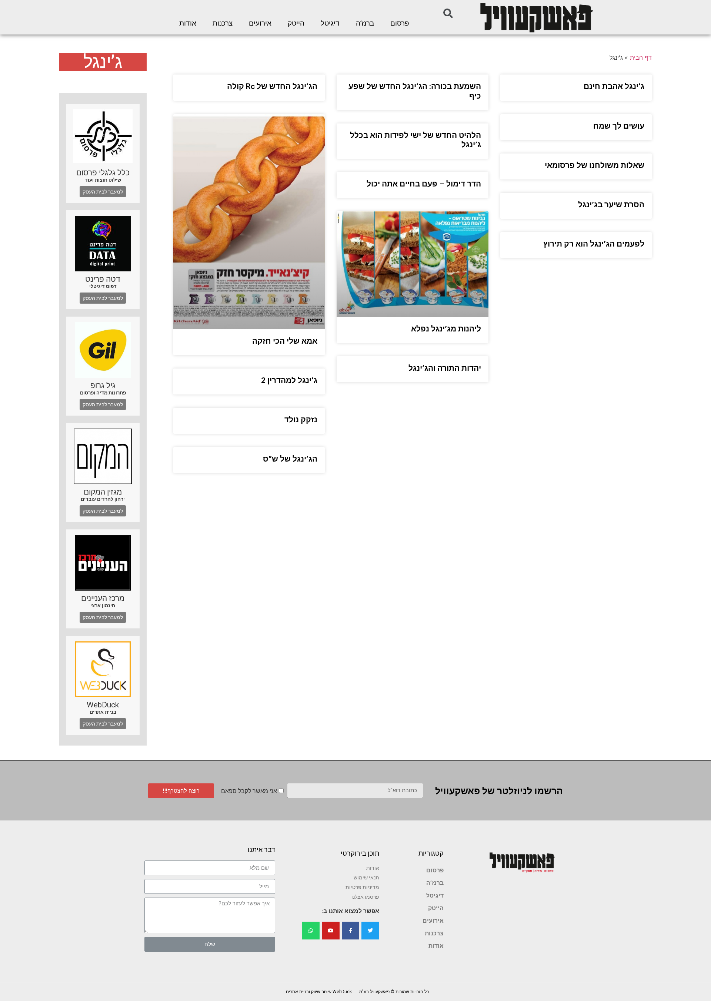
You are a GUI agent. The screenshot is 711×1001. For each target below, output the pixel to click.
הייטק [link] (296, 23)
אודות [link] (187, 23)
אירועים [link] (260, 23)
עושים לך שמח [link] (618, 126)
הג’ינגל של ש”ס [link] (290, 459)
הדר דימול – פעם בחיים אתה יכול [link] (424, 183)
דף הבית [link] (641, 57)
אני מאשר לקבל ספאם (249, 790)
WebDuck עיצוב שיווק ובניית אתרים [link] (319, 991)
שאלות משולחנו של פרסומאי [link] (594, 165)
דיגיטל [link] (330, 23)
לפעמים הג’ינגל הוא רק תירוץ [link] (593, 243)
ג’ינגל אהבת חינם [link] (614, 86)
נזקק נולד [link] (300, 419)
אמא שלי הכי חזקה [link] (284, 341)
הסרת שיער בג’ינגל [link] (611, 204)
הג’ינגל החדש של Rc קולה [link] (272, 86)
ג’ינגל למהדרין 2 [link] (289, 380)
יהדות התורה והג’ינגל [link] (444, 368)
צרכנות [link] (223, 23)
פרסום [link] (399, 23)
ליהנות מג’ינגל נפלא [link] (446, 328)
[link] (536, 17)
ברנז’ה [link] (365, 23)
